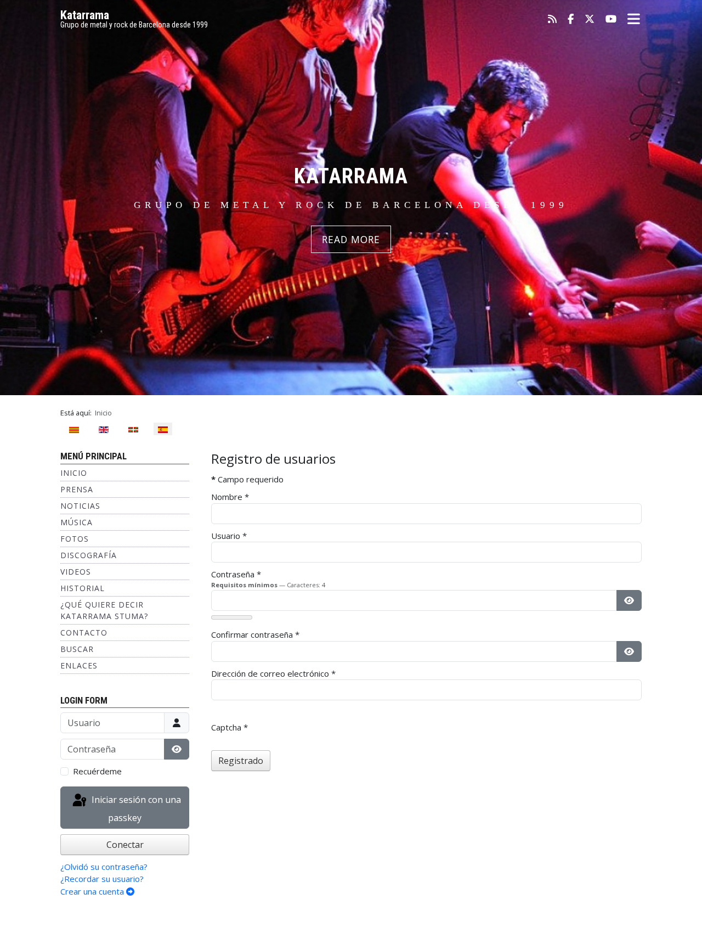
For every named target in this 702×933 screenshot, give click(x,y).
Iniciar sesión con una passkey (135, 809)
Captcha (229, 727)
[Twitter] (590, 19)
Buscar (77, 649)
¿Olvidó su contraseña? (104, 866)
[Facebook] (571, 19)
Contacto (83, 632)
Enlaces (79, 665)
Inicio (73, 473)
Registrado (240, 761)
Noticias (80, 506)
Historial (82, 588)
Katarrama (84, 15)
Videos (75, 571)
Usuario (229, 535)
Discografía (88, 555)
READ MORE (351, 239)
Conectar (125, 845)
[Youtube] (610, 19)
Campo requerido (247, 479)
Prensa (76, 489)
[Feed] (552, 19)
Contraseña (236, 574)
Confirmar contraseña (255, 634)
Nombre (230, 496)
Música (76, 522)
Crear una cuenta (93, 891)
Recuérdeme (97, 771)
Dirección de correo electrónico (273, 673)
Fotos (74, 538)
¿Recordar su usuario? (102, 878)
